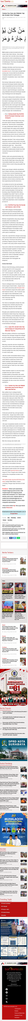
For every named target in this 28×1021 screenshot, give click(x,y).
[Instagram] (7, 996)
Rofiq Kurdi (9, 507)
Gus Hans (10, 520)
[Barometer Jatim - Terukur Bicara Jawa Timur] (7, 1)
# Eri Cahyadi (4, 906)
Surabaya (4, 557)
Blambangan (5, 568)
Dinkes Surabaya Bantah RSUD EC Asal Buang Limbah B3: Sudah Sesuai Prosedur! (10, 560)
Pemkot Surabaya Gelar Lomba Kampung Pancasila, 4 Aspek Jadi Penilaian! (15, 712)
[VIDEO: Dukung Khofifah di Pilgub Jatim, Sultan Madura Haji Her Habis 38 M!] (7, 606)
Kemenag (13, 517)
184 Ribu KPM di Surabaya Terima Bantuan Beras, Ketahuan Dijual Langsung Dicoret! (10, 661)
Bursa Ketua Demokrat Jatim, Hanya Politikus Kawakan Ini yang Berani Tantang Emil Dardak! (10, 628)
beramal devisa (15, 470)
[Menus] (26, 1)
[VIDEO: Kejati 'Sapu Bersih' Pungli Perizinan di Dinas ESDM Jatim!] (20, 588)
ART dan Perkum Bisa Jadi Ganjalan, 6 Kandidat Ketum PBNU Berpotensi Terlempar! (10, 639)
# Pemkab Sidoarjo (5, 912)
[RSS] (7, 1002)
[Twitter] (14, 538)
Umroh (19, 517)
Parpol (3, 625)
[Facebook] (10, 538)
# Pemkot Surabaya (5, 903)
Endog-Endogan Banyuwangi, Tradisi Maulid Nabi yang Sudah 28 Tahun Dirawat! (10, 571)
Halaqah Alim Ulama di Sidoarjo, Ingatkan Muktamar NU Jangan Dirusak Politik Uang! (14, 728)
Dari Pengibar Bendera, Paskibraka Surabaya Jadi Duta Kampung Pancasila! (14, 717)
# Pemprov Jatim (5, 909)
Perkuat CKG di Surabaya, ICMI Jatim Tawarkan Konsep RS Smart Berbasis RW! (10, 650)
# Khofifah (3, 915)
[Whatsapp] (18, 538)
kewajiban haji (6, 71)
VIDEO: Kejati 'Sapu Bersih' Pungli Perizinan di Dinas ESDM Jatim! (20, 597)
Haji (14, 505)
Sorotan (4, 636)
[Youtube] (7, 999)
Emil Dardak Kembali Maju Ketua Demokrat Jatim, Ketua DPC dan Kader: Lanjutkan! (14, 734)
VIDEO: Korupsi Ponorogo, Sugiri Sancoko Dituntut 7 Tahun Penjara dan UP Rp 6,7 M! (20, 616)
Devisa (4, 520)
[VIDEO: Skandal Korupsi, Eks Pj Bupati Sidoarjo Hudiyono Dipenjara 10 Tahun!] (7, 588)
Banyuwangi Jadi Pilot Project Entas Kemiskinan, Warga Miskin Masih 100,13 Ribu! (14, 723)
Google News (14, 513)
